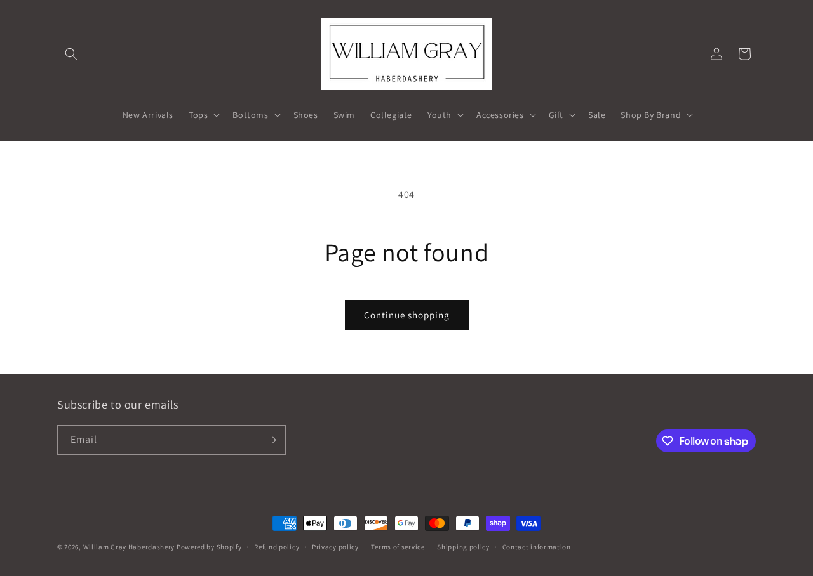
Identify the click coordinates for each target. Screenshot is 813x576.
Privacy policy (335, 546)
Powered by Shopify (209, 546)
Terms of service (397, 546)
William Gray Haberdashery (129, 546)
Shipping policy (463, 546)
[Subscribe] (271, 440)
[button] (71, 54)
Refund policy (276, 546)
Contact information (536, 546)
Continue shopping (407, 315)
